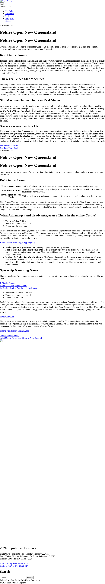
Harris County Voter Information (14, 563)
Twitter (8, 16)
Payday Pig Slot (7, 316)
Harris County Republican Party (14, 566)
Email (8, 21)
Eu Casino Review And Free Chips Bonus (18, 288)
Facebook (9, 13)
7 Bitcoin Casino (7, 283)
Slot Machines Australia (10, 146)
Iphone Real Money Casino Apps (14, 331)
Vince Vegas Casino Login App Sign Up (17, 243)
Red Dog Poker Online (10, 148)
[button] (6, 6)
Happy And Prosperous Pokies (13, 285)
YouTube (9, 11)
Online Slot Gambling (9, 335)
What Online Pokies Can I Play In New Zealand (21, 338)
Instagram (9, 18)
